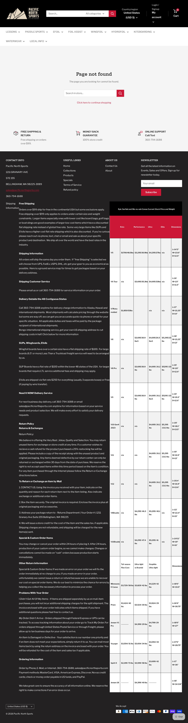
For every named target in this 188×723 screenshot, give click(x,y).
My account (156, 15)
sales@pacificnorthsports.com (22, 190)
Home (66, 166)
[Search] (112, 13)
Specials (68, 180)
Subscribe (151, 192)
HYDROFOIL (118, 31)
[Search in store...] (120, 93)
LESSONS (11, 31)
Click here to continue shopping (94, 102)
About (108, 170)
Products (68, 175)
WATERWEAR (13, 41)
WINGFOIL (97, 31)
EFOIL (56, 31)
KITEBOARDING (143, 31)
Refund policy (70, 189)
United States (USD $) (17, 706)
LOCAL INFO (37, 41)
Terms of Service (72, 185)
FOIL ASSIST (75, 31)
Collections (69, 170)
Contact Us (111, 166)
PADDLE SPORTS (35, 31)
